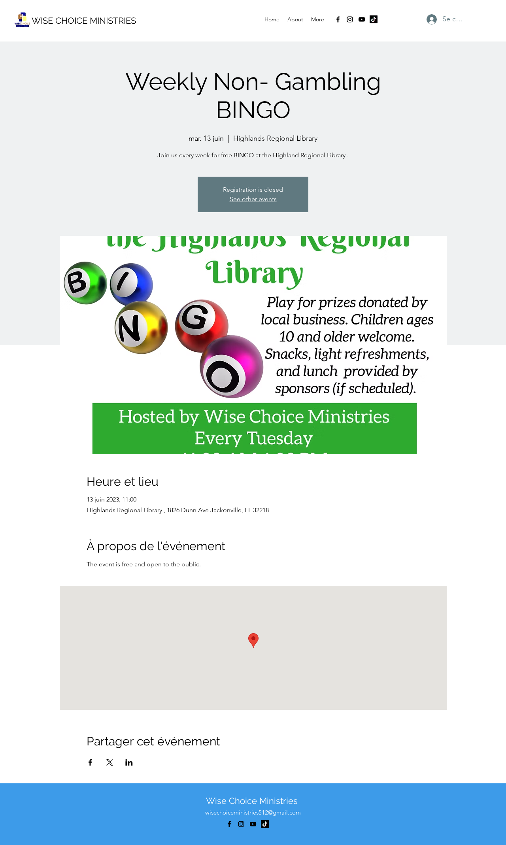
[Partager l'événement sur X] (109, 762)
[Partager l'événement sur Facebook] (90, 762)
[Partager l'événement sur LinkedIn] (129, 762)
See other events (253, 199)
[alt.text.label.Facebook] (338, 19)
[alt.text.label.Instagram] (350, 19)
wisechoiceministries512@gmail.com (253, 812)
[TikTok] (374, 19)
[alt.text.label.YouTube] (362, 19)
